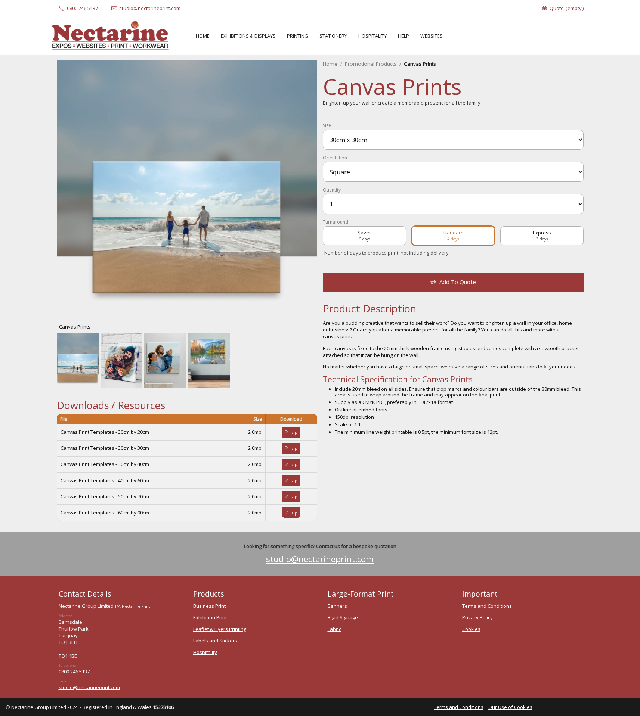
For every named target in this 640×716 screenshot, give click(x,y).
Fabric (334, 629)
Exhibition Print (210, 617)
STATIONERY (333, 35)
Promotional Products (370, 63)
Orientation (335, 158)
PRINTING (297, 35)
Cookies (471, 629)
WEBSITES (431, 35)
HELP (403, 35)
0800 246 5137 (74, 671)
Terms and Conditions (487, 606)
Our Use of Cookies (510, 707)
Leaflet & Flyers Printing (219, 629)
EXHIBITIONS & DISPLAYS (248, 35)
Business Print (209, 606)
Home (330, 63)
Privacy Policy (477, 617)
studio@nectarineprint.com (320, 559)
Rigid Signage (343, 617)
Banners (337, 606)
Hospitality (205, 652)
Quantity (332, 190)
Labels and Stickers (215, 640)
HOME (203, 35)
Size (327, 125)
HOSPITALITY (372, 35)
